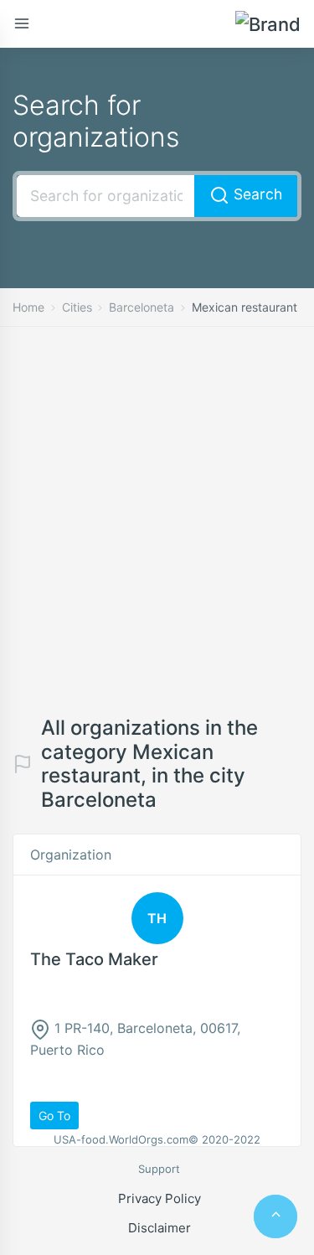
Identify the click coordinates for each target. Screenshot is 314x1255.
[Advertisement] (157, 534)
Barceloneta (141, 307)
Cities (77, 307)
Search (255, 194)
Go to (54, 1115)
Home (28, 307)
